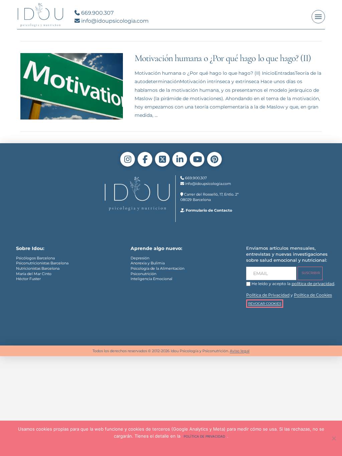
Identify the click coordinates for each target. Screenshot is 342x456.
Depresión (140, 258)
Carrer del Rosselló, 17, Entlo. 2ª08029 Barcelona (209, 197)
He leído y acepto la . (292, 283)
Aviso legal (239, 351)
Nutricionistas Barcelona (37, 268)
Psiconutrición (143, 273)
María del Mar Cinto (33, 273)
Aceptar (160, 447)
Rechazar (184, 447)
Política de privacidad (204, 436)
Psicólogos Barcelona (35, 258)
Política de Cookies (313, 295)
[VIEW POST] (71, 86)
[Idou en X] (162, 159)
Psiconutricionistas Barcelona (42, 263)
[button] (318, 16)
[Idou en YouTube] (197, 159)
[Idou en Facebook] (145, 159)
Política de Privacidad (268, 295)
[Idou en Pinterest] (214, 159)
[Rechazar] (333, 438)
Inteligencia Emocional (151, 278)
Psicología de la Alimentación (157, 268)
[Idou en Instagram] (127, 159)
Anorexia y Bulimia (148, 263)
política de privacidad (313, 283)
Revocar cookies (264, 303)
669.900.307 (97, 13)
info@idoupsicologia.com (114, 21)
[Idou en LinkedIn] (179, 159)
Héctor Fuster (28, 278)
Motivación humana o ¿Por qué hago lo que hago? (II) (223, 58)
